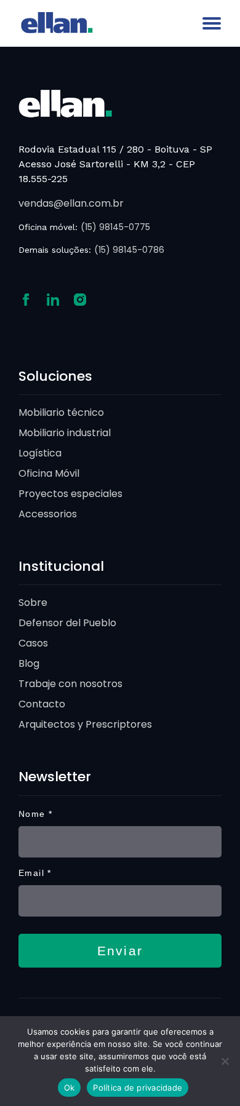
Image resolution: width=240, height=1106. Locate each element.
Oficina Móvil (48, 473)
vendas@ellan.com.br (71, 203)
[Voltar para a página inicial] (65, 102)
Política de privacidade (137, 1087)
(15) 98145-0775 (115, 227)
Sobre (32, 602)
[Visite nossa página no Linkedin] (53, 299)
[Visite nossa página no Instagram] (80, 299)
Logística (40, 453)
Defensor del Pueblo (67, 623)
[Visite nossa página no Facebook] (25, 299)
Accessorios (47, 514)
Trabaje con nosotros (70, 684)
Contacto (41, 704)
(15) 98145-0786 (129, 250)
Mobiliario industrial (64, 433)
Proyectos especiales (70, 494)
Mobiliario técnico (61, 412)
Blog (28, 663)
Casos (33, 643)
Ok (69, 1087)
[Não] (224, 1061)
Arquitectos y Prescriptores (85, 724)
